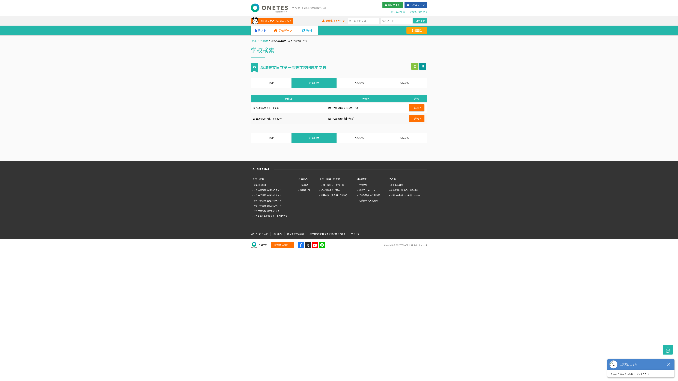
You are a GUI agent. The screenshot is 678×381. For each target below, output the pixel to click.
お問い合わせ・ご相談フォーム (405, 195)
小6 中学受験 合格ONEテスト (268, 190)
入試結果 (404, 82)
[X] (308, 245)
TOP (271, 82)
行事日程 (314, 82)
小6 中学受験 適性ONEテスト (268, 205)
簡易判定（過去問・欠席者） (334, 195)
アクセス (355, 233)
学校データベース (367, 190)
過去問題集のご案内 (330, 190)
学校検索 (264, 40)
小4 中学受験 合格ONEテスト (268, 200)
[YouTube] (315, 245)
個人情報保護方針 (295, 233)
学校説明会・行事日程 (369, 195)
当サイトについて (259, 233)
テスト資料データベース (332, 184)
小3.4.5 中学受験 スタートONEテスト (271, 215)
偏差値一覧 (305, 190)
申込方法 (304, 184)
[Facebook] (301, 245)
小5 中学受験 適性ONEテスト (268, 210)
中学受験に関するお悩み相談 (404, 190)
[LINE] (322, 245)
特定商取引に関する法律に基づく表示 (328, 233)
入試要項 (359, 82)
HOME (254, 40)
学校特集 (363, 184)
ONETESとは (260, 184)
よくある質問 (396, 184)
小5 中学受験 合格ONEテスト (268, 195)
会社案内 (277, 233)
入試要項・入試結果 (368, 200)
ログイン (420, 20)
